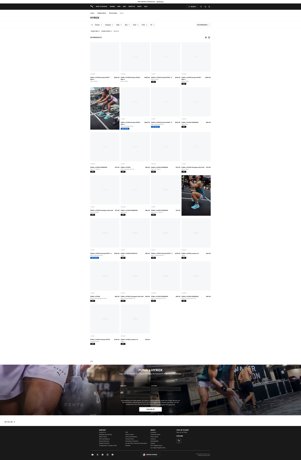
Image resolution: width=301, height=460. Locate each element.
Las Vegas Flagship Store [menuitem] (157, 447)
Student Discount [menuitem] (104, 443)
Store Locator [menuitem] (129, 434)
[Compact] (205, 37)
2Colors (184, 118)
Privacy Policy (172, 404)
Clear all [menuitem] (115, 31)
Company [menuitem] (153, 432)
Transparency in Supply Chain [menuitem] (108, 445)
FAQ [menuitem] (126, 432)
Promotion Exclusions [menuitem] (131, 441)
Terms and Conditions (161, 404)
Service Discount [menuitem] (104, 441)
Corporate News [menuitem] (155, 434)
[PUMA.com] (91, 6)
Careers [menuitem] (152, 443)
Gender (97, 25)
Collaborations (101, 13)
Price (143, 25)
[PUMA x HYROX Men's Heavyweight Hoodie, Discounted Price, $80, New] (104, 281)
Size (126, 25)
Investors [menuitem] (153, 439)
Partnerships (113, 13)
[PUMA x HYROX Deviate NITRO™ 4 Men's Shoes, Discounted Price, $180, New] (165, 62)
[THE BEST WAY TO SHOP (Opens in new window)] (179, 441)
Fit (151, 25)
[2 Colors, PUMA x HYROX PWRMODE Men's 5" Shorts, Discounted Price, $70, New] (104, 152)
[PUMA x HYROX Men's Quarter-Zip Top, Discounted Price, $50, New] (135, 152)
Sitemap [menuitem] (127, 445)
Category (108, 25)
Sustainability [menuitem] (154, 441)
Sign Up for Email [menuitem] (182, 432)
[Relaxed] (209, 37)
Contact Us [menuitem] (102, 432)
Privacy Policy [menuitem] (129, 439)
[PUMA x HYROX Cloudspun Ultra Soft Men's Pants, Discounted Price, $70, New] (196, 152)
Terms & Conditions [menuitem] (131, 436)
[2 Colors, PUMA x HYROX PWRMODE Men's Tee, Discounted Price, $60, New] (196, 107)
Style (117, 25)
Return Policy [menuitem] (103, 436)
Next (91, 361)
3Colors (92, 74)
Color (134, 25)
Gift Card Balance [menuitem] (104, 439)
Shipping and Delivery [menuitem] (105, 434)
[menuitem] (102, 6)
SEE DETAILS (160, 1)
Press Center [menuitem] (154, 436)
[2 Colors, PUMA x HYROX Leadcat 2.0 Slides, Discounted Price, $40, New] (196, 238)
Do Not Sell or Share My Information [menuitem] (136, 443)
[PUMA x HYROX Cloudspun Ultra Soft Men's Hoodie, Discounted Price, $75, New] (104, 195)
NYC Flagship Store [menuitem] (156, 445)
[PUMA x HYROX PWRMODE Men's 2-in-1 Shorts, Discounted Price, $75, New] (165, 195)
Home (92, 13)
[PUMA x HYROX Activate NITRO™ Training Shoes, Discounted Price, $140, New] (104, 324)
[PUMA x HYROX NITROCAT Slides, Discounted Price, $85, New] (135, 238)
